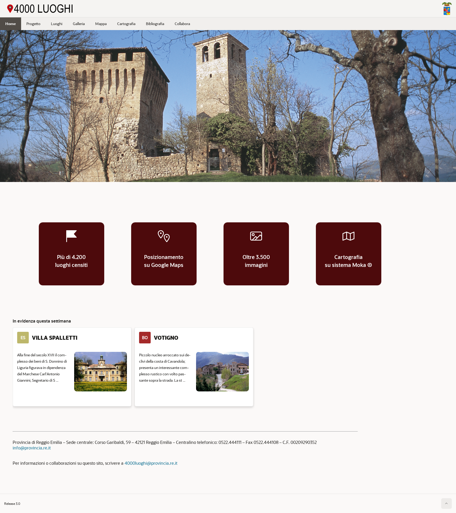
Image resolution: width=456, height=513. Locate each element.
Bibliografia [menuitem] (155, 23)
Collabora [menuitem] (182, 23)
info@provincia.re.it (32, 447)
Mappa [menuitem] (101, 23)
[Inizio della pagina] (446, 503)
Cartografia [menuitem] (126, 23)
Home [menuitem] (10, 23)
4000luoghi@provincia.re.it (151, 463)
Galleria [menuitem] (79, 23)
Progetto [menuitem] (33, 23)
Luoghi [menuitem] (56, 23)
